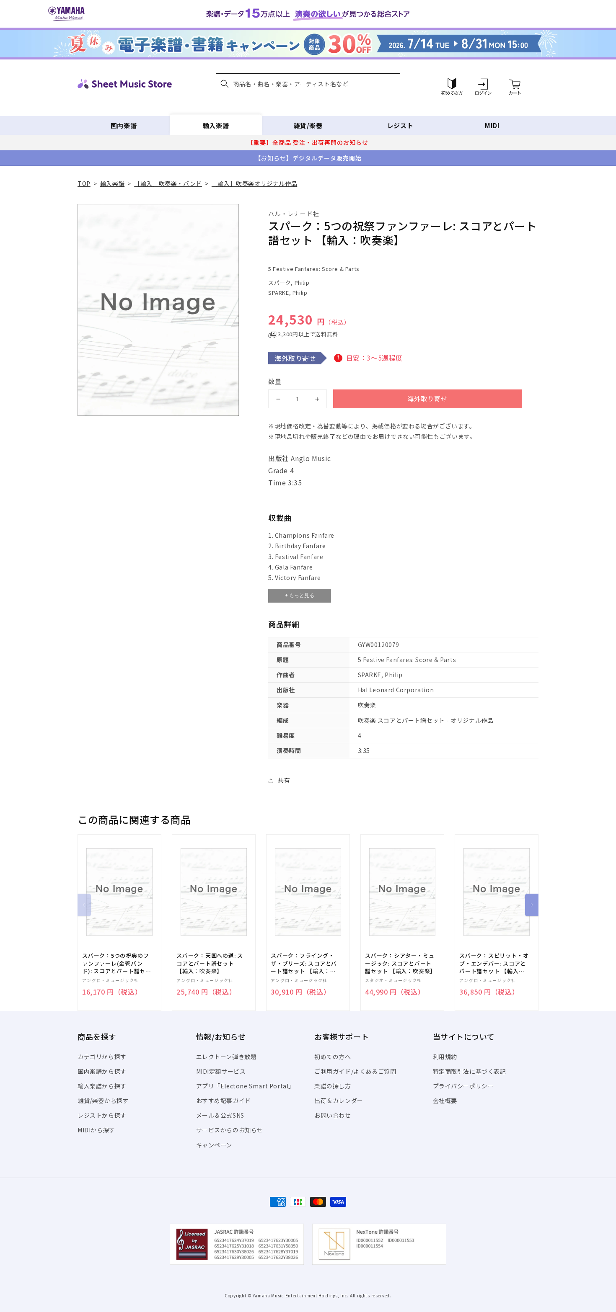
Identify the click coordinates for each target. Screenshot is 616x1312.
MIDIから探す (96, 1130)
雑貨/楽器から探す (103, 1100)
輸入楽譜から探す (102, 1086)
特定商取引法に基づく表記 (469, 1071)
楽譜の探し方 (332, 1086)
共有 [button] (284, 780)
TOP (84, 183)
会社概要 (445, 1100)
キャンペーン (214, 1145)
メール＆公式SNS (220, 1115)
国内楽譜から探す (102, 1071)
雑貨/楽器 (308, 125)
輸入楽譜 (216, 125)
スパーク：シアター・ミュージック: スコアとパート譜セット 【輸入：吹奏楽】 (400, 963)
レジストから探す (102, 1115)
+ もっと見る (299, 595)
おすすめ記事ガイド (223, 1100)
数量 (275, 381)
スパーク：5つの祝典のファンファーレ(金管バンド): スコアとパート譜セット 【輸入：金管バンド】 (116, 963)
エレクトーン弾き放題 (226, 1056)
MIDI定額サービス (221, 1071)
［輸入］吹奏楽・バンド (168, 183)
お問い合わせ (332, 1115)
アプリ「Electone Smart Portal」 (245, 1086)
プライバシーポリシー (463, 1086)
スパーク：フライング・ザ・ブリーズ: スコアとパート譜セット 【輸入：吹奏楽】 (304, 963)
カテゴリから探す (102, 1056)
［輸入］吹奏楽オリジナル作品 (254, 183)
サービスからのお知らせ (230, 1130)
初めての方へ (332, 1056)
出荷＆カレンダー (338, 1100)
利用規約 (445, 1056)
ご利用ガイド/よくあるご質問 (355, 1071)
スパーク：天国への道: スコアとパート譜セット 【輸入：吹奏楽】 (209, 963)
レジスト (400, 125)
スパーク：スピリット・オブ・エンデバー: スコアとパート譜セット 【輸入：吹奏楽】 (493, 963)
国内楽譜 (124, 125)
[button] (308, 83)
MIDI (492, 125)
